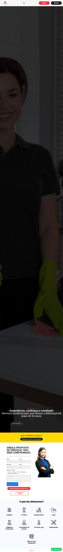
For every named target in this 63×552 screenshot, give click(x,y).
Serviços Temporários (22, 472)
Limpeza (14, 472)
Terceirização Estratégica (13, 473)
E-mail (20, 458)
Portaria (9, 472)
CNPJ (20, 464)
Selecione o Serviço (11, 470)
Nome (8, 458)
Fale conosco (57, 549)
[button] (24, 3)
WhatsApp (9, 464)
